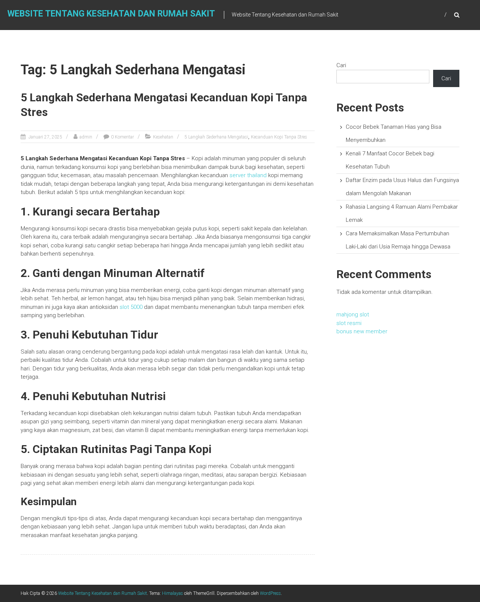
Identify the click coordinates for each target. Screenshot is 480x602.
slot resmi (349, 323)
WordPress (270, 593)
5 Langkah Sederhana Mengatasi (216, 137)
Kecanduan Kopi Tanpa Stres (279, 137)
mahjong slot (352, 314)
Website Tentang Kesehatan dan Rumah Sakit (111, 14)
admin (86, 137)
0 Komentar (122, 137)
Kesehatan (163, 137)
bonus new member (361, 331)
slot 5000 (131, 307)
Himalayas (172, 593)
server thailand (248, 175)
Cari (341, 65)
